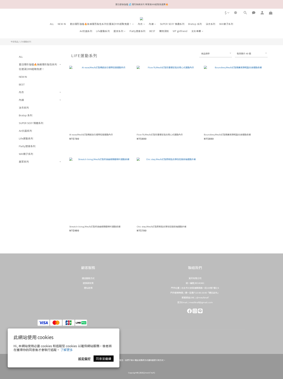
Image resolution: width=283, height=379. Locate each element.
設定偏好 (84, 358)
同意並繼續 (103, 358)
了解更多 (66, 349)
